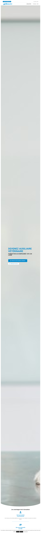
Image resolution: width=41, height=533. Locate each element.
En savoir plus (26, 531)
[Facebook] (36, 1)
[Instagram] (35, 1)
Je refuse (21, 531)
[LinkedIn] (34, 1)
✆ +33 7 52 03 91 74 (7, 1)
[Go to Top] (39, 529)
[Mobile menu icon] (37, 3)
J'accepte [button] (18, 531)
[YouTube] (37, 1)
